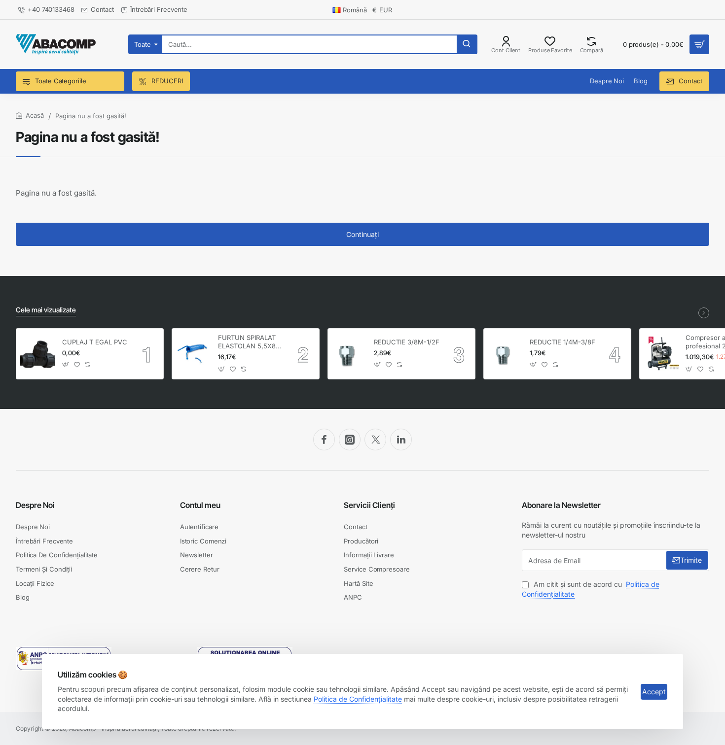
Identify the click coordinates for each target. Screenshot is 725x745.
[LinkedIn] (401, 439)
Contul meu (200, 505)
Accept (654, 691)
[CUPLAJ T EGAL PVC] (37, 354)
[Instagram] (350, 439)
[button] (66, 365)
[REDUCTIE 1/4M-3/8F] (505, 354)
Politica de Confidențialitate (358, 699)
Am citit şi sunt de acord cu (590, 589)
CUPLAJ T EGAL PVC (94, 342)
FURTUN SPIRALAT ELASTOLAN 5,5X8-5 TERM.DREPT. (250, 342)
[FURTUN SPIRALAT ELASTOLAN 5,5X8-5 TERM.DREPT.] (193, 354)
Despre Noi (35, 505)
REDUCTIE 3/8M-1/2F (406, 342)
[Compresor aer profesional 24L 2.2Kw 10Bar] (661, 354)
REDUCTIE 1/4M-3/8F (562, 342)
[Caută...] (466, 44)
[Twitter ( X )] (375, 439)
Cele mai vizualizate (46, 309)
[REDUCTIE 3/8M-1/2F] (349, 354)
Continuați (362, 234)
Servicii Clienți (369, 505)
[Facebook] (324, 439)
